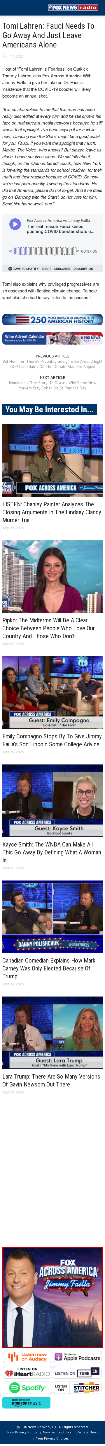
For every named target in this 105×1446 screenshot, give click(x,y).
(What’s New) (87, 1432)
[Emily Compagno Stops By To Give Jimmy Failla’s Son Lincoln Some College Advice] (52, 692)
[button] (22, 8)
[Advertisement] (52, 1175)
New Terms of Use (57, 1432)
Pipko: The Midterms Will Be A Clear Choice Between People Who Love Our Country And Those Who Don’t (48, 628)
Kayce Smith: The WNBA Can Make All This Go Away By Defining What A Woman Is (51, 852)
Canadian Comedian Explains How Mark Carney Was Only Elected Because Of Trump (48, 968)
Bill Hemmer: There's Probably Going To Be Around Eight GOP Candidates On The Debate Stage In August (52, 364)
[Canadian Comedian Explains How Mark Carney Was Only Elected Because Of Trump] (52, 916)
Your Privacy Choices (52, 1438)
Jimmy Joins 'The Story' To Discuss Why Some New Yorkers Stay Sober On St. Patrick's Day (52, 385)
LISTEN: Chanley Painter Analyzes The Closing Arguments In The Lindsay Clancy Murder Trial (51, 512)
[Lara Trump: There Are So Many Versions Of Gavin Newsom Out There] (52, 1033)
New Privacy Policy (22, 1432)
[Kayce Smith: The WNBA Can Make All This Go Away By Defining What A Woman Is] (52, 800)
